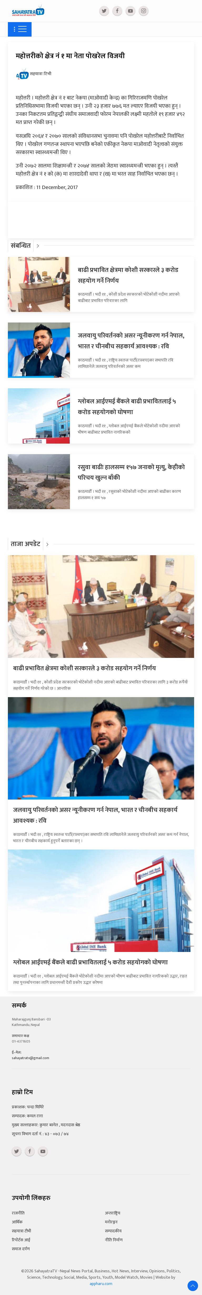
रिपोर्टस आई (21, 1240)
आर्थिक (17, 1222)
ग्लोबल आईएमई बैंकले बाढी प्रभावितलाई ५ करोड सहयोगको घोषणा (127, 407)
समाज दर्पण (21, 1249)
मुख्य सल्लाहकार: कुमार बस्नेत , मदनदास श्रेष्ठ (46, 1125)
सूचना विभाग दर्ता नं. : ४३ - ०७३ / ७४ (40, 1134)
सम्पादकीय (113, 1231)
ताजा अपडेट (25, 544)
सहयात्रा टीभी (21, 1231)
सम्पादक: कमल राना (27, 1116)
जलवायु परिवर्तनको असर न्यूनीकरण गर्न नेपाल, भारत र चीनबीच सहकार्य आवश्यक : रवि (131, 341)
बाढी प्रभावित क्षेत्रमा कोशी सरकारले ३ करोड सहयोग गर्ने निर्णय (84, 668)
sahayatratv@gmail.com (30, 1058)
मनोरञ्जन (111, 1222)
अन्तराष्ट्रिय (112, 1213)
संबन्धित (21, 245)
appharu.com (101, 1283)
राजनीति (18, 1213)
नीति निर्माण (114, 1240)
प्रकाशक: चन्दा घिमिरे (28, 1107)
